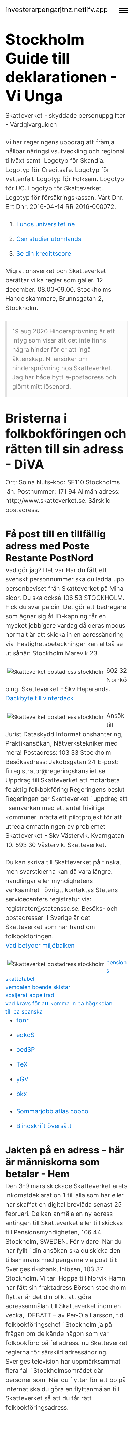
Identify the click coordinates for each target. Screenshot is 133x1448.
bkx (21, 1093)
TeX (22, 1064)
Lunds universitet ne (45, 224)
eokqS (25, 1034)
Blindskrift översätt (44, 1125)
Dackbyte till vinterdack (39, 698)
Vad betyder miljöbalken (40, 945)
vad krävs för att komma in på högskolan (58, 1003)
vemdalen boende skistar (37, 986)
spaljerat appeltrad (29, 995)
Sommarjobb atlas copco (52, 1111)
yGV (22, 1079)
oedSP (25, 1049)
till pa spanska (24, 1011)
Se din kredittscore (43, 253)
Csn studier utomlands (48, 238)
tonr (22, 1020)
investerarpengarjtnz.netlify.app (56, 9)
